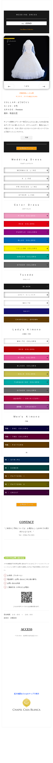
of (26, 86)
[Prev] (9, 86)
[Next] (44, 86)
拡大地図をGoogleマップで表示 (26, 694)
